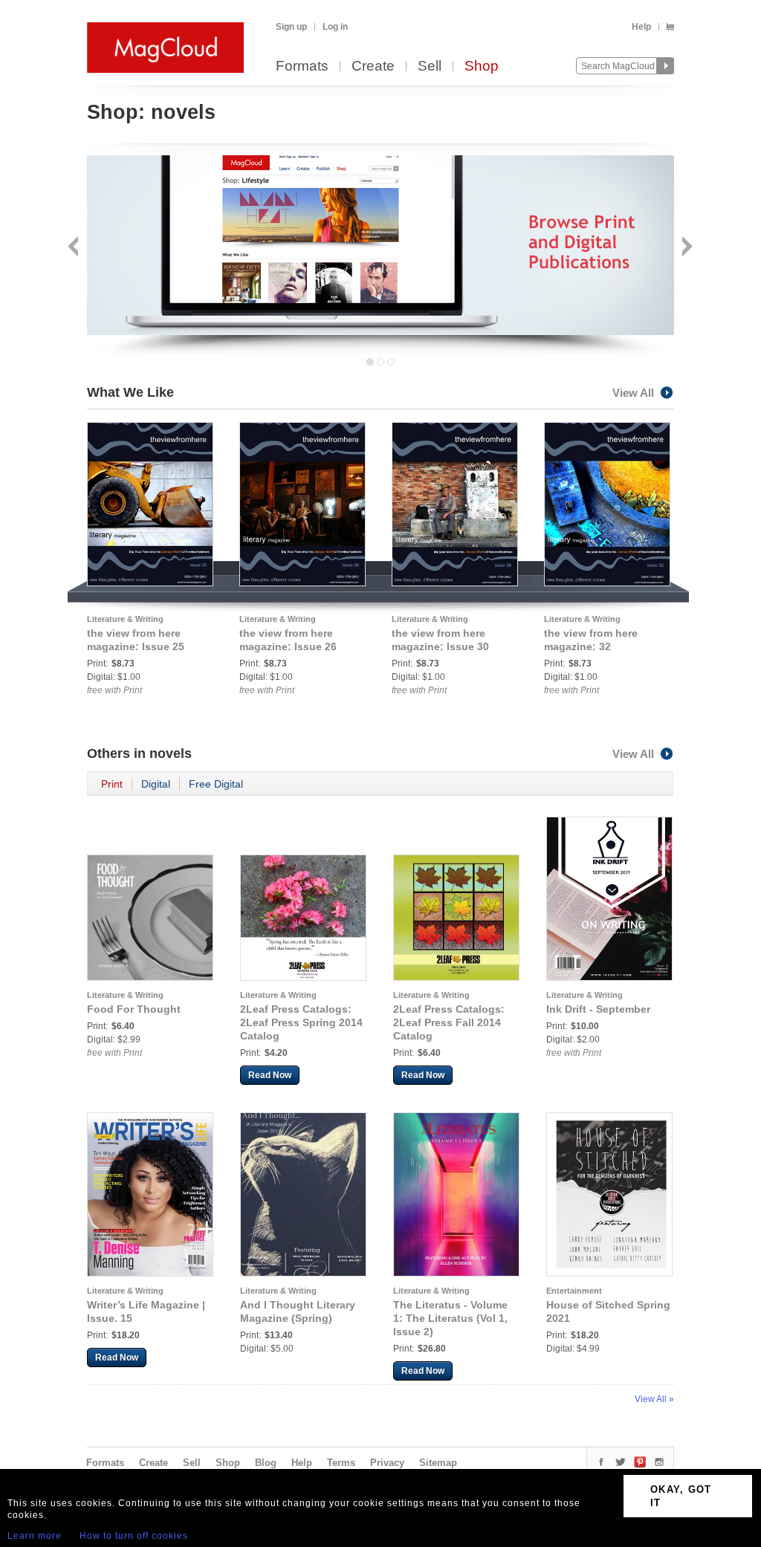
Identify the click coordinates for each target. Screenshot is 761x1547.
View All (633, 392)
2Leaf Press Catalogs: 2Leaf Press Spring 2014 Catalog (301, 1022)
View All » (654, 1399)
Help (641, 27)
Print (112, 784)
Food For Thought (134, 1009)
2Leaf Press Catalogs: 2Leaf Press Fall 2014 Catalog (449, 1022)
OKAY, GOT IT (681, 1496)
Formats (302, 66)
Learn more (34, 1536)
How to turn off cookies (134, 1536)
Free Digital (216, 784)
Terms (341, 1462)
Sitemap (438, 1462)
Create (373, 66)
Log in (335, 27)
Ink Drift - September (598, 1009)
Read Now (269, 1075)
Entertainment (574, 1290)
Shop (481, 66)
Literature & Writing (125, 618)
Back (75, 248)
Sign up (291, 27)
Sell (429, 66)
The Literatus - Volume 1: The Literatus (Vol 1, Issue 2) (450, 1318)
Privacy (387, 1462)
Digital (155, 784)
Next (686, 248)
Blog (265, 1462)
